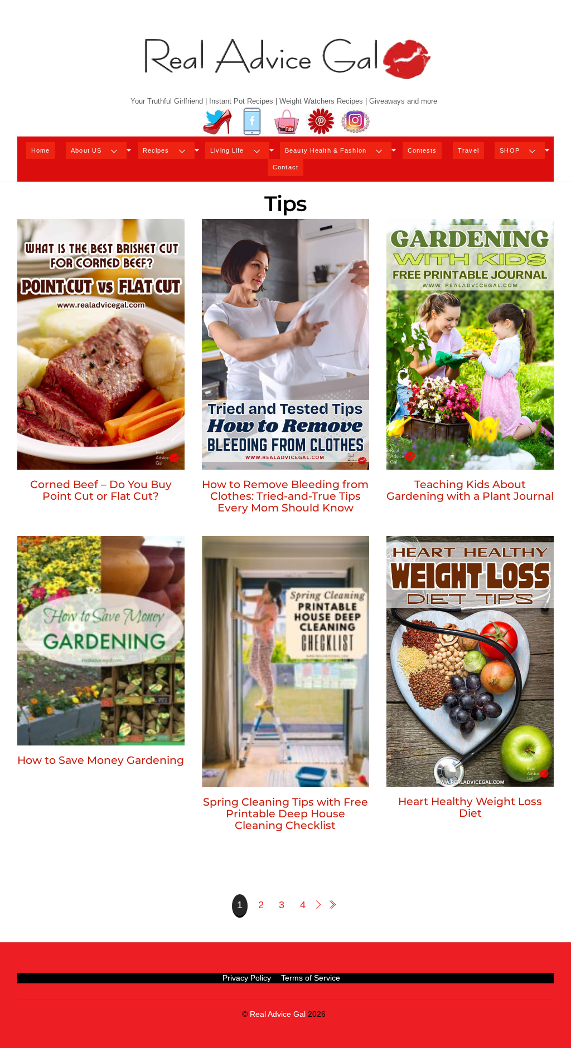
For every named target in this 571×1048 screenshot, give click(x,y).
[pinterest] (321, 121)
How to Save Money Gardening (100, 760)
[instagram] (356, 121)
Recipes (156, 150)
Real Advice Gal (278, 1014)
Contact (285, 167)
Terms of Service (310, 977)
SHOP (509, 150)
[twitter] (217, 121)
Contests (422, 150)
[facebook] (252, 121)
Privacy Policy (246, 977)
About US (86, 150)
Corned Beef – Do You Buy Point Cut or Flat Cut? (101, 490)
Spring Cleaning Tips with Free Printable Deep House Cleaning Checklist (285, 813)
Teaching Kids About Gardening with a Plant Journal (470, 490)
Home (40, 150)
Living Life (227, 150)
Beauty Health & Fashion (325, 150)
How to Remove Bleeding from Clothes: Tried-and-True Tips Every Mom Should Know (285, 495)
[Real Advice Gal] (285, 68)
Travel (468, 150)
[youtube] (287, 121)
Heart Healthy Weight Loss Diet (470, 807)
